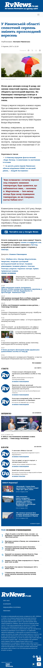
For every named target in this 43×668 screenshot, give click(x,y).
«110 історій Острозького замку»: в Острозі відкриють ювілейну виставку (21, 320)
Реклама (6, 611)
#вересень (5, 261)
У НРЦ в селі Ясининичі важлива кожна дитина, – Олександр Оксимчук (20, 306)
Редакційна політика (12, 607)
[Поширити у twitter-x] (32, 50)
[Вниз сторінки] (39, 664)
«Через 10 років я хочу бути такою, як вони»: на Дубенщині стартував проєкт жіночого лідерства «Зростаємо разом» (22, 535)
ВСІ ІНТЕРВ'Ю (37, 413)
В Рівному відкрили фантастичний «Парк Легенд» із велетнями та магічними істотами (21, 160)
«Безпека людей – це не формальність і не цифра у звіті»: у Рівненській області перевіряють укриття (19, 327)
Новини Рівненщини (18, 254)
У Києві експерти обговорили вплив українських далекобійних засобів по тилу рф (20, 350)
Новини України (18, 476)
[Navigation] (38, 15)
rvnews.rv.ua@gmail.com (31, 242)
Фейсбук (4, 250)
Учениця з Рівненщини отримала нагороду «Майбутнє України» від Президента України (21, 313)
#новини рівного (19, 266)
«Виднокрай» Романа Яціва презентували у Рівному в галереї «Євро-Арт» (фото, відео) (28, 278)
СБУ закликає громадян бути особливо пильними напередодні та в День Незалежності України (20, 299)
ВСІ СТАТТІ (38, 368)
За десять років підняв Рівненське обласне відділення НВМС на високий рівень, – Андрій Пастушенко (19, 168)
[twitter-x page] (40, 656)
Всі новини (37, 363)
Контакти (7, 604)
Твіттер (34, 245)
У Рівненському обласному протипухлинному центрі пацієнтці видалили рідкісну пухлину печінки (20, 574)
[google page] (34, 656)
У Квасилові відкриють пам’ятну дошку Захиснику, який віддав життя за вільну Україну (20, 343)
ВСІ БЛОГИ (38, 446)
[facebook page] (37, 656)
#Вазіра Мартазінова (27, 259)
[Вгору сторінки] (39, 659)
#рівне (35, 269)
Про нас (6, 600)
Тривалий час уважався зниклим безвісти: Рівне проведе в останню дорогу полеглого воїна (21, 554)
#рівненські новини (9, 271)
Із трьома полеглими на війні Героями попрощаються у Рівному (28, 332)
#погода (31, 266)
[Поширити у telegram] (40, 50)
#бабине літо (11, 259)
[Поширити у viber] (36, 50)
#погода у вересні (9, 269)
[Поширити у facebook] (28, 50)
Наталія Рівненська (21, 42)
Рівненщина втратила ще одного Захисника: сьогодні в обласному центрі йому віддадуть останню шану (20, 548)
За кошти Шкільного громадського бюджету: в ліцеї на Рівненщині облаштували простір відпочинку (21, 358)
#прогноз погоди (24, 269)
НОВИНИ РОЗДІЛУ (35, 523)
